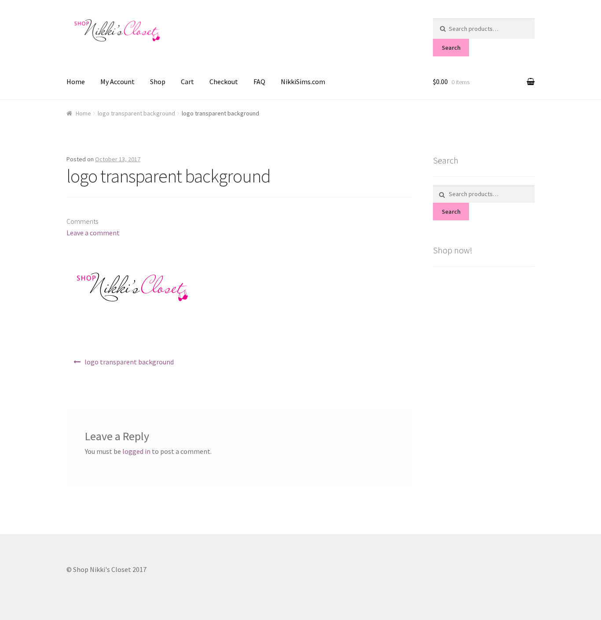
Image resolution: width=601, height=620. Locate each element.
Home (75, 81)
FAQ (259, 81)
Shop (157, 81)
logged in (136, 451)
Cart (187, 81)
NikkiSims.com (303, 81)
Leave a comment (93, 232)
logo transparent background (136, 113)
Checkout (223, 81)
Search (451, 48)
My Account (117, 81)
